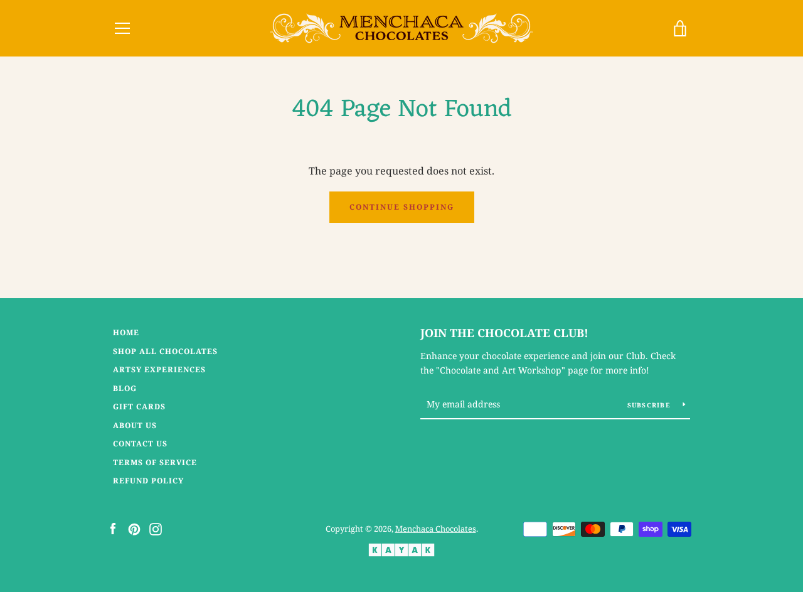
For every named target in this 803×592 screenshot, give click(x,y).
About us (135, 425)
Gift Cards (139, 406)
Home (126, 332)
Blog (125, 388)
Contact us (140, 443)
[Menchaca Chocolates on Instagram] (155, 528)
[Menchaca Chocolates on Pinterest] (134, 528)
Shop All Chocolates (165, 351)
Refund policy (148, 480)
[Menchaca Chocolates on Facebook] (113, 528)
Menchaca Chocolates (435, 528)
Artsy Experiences (159, 369)
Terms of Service (155, 462)
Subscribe (650, 405)
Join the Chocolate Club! (504, 332)
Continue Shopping (401, 207)
